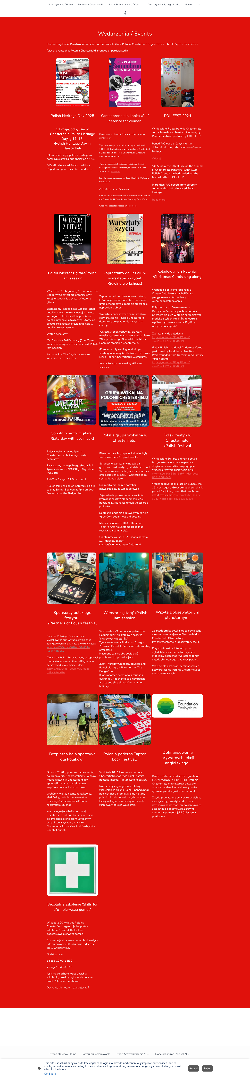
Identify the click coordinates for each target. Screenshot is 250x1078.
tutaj (91, 159)
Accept (193, 1068)
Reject (207, 1068)
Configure (50, 1073)
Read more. (160, 200)
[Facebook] (125, 13)
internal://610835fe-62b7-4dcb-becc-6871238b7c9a (177, 497)
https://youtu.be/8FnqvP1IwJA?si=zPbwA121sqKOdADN (171, 339)
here (89, 169)
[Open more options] (199, 4)
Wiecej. (156, 158)
